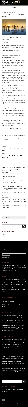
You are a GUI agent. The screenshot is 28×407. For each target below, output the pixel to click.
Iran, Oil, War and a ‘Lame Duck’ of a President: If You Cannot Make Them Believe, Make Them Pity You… (13, 194)
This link (4, 300)
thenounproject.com (13, 327)
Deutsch (4, 234)
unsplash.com (20, 325)
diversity (11, 136)
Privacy (3, 403)
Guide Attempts (14, 138)
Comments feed (6, 255)
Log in (3, 249)
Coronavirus (21, 135)
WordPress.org (5, 257)
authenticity (7, 135)
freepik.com (5, 327)
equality (6, 138)
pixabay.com (5, 328)
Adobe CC (15, 328)
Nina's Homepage (11, 2)
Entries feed (5, 252)
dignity (6, 136)
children (14, 135)
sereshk (14, 12)
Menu (14, 7)
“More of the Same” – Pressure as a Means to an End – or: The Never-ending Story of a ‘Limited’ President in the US (13, 169)
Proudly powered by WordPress (13, 403)
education (17, 136)
